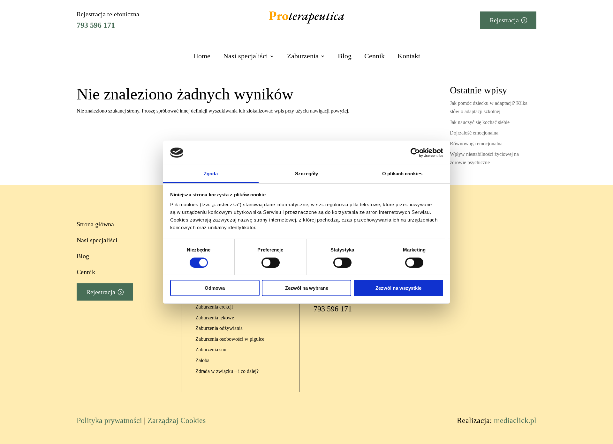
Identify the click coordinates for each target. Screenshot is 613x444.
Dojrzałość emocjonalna (474, 132)
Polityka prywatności (109, 420)
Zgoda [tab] (211, 173)
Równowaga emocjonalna (476, 143)
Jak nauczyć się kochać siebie (480, 122)
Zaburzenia (303, 56)
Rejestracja (504, 20)
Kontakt (408, 56)
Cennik (374, 56)
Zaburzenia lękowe (214, 317)
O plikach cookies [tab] (402, 173)
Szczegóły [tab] (306, 173)
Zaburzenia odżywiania (219, 328)
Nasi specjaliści (245, 56)
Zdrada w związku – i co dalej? (227, 371)
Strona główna (95, 224)
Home (201, 56)
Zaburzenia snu (210, 349)
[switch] (270, 263)
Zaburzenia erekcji (214, 306)
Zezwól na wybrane (306, 288)
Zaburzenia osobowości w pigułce (229, 339)
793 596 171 (96, 25)
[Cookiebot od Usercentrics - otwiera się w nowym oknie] (415, 152)
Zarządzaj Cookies (177, 420)
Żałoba (202, 360)
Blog (345, 56)
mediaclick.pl (515, 420)
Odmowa (215, 288)
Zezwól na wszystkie (398, 288)
